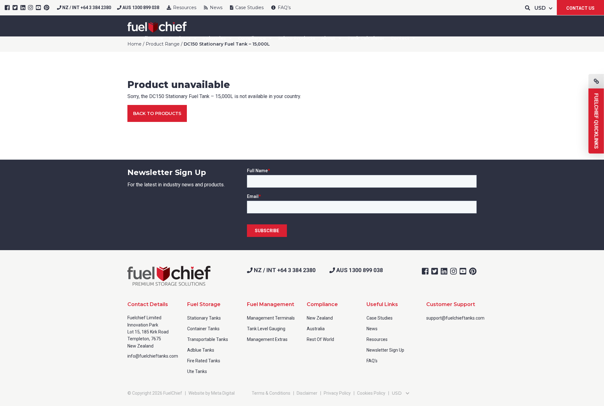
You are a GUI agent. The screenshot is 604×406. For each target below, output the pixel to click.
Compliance (252, 38)
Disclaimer (307, 393)
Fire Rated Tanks (203, 360)
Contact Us (580, 8)
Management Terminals (271, 318)
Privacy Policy (337, 393)
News (215, 7)
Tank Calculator (365, 38)
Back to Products (157, 113)
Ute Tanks (197, 371)
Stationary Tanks (204, 318)
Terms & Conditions (271, 393)
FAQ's (372, 360)
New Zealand (320, 318)
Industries (214, 38)
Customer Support (450, 304)
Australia (316, 328)
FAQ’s (284, 7)
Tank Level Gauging (266, 328)
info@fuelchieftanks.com (152, 356)
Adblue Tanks (200, 350)
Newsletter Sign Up (385, 350)
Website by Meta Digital (211, 393)
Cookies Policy (371, 393)
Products (180, 38)
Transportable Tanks (207, 339)
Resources (184, 7)
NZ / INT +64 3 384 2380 (86, 7)
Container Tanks (203, 328)
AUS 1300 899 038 (140, 7)
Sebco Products (296, 38)
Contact (399, 38)
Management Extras (267, 339)
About (328, 38)
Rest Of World (320, 339)
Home (155, 38)
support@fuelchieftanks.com (455, 318)
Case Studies (249, 7)
